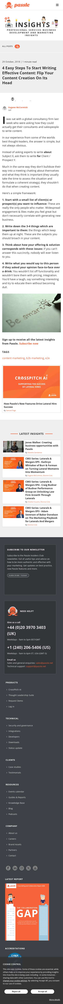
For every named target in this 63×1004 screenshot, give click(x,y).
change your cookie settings (15, 980)
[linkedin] (26, 99)
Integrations (14, 731)
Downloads (13, 742)
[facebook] (34, 99)
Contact (12, 855)
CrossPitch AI (14, 689)
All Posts (7, 46)
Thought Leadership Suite (21, 695)
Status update (15, 748)
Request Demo (15, 700)
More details (54, 999)
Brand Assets (14, 844)
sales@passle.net (44, 663)
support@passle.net (36, 666)
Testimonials (14, 772)
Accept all (42, 991)
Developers (13, 736)
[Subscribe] (17, 46)
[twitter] (19, 99)
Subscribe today (18, 575)
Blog (10, 808)
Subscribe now (28, 343)
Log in (11, 706)
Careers (12, 838)
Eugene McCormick (18, 107)
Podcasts (12, 814)
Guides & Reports (17, 797)
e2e (47, 358)
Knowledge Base (16, 802)
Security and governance (20, 725)
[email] (12, 99)
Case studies (14, 767)
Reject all (16, 991)
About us (12, 833)
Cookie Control (12, 964)
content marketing (13, 358)
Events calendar (16, 791)
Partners (12, 850)
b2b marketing (35, 358)
